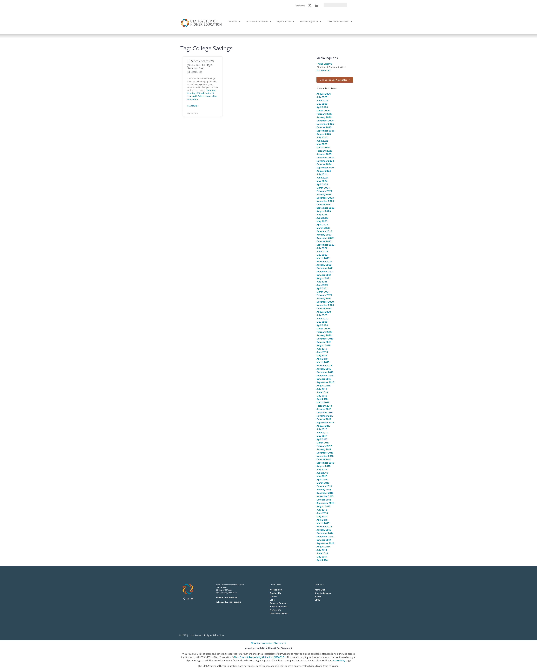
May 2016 (321, 476)
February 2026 (324, 114)
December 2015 (324, 493)
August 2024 (323, 171)
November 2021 (325, 271)
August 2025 (323, 134)
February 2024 (324, 191)
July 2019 (321, 348)
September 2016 (325, 462)
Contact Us (275, 593)
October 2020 (324, 308)
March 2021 (322, 291)
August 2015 (323, 506)
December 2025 (325, 120)
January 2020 (324, 335)
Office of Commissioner (338, 21)
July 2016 (321, 469)
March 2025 (323, 147)
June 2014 (322, 553)
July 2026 (321, 97)
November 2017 (324, 415)
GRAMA (273, 596)
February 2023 (324, 231)
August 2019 (323, 345)
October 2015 (323, 499)
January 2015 (323, 529)
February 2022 (324, 261)
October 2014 (323, 540)
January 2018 (323, 409)
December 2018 (324, 372)
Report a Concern (278, 603)
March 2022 (323, 258)
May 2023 (321, 221)
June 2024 (322, 177)
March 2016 (322, 482)
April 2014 (322, 560)
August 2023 (323, 211)
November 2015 (325, 496)
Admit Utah (320, 590)
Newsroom (275, 610)
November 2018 (325, 375)
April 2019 (322, 358)
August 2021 (323, 278)
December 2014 (325, 533)
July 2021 (321, 281)
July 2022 (321, 248)
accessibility (338, 660)
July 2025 (321, 137)
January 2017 (323, 449)
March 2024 (323, 187)
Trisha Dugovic (324, 63)
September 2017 (325, 422)
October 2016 (323, 459)
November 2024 (325, 160)
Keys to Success (323, 593)
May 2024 (322, 181)
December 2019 (324, 338)
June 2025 (322, 140)
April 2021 (322, 288)
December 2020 (325, 301)
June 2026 (322, 100)
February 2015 (324, 526)
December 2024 (325, 157)
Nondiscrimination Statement (268, 643)
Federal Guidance (278, 606)
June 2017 (322, 432)
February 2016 (324, 486)
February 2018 (324, 405)
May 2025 (321, 144)
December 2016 (324, 452)
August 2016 (323, 466)
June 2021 (322, 285)
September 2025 (325, 130)
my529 (318, 596)
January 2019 (323, 368)
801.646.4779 (323, 70)
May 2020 (322, 321)
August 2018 (323, 385)
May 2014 (321, 556)
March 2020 (323, 328)
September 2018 (325, 382)
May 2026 (321, 103)
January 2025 (323, 154)
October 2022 (323, 241)
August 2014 (323, 546)
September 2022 (325, 244)
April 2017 (321, 439)
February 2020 (324, 332)
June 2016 (322, 472)
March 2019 (322, 362)
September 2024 (325, 167)
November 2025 (325, 124)
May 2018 (321, 395)
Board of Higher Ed (309, 21)
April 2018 (322, 399)
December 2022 (325, 238)
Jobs (272, 600)
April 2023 (322, 224)
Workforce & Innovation (257, 21)
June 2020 (322, 318)
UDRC (317, 600)
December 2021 (324, 268)
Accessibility (276, 590)
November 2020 (325, 305)
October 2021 (323, 275)
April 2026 (322, 107)
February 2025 (324, 150)
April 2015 (322, 519)
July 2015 (321, 509)
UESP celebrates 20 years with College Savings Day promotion (200, 66)
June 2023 (322, 217)
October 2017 (323, 419)
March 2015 (322, 523)
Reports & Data (284, 21)
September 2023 (325, 207)
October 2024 (324, 164)
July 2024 (321, 174)
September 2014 (325, 543)
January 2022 (323, 264)
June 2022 (322, 251)
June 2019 (322, 352)
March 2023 (323, 228)
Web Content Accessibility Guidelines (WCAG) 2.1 (260, 657)
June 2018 (322, 392)
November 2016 (325, 456)
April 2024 (322, 184)
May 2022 (321, 254)
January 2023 (323, 234)
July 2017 (321, 429)
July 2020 (321, 315)
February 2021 (324, 295)
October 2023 (323, 204)
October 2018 (323, 378)
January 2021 (323, 298)
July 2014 (321, 550)
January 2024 (324, 194)
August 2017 (323, 425)
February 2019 (324, 365)
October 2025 (323, 127)
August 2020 (323, 311)
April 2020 (322, 325)
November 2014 (325, 536)
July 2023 (321, 214)
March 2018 (322, 402)
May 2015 (321, 516)
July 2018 (321, 389)
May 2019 (321, 355)
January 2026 (323, 117)
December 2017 (324, 412)
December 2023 (325, 197)
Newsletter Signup (279, 613)
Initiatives (232, 21)
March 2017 (322, 442)
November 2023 (325, 201)
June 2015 (322, 513)
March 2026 (323, 110)
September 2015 (325, 503)
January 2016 (323, 489)
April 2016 (322, 479)
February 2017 (324, 446)
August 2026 (323, 93)
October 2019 (323, 342)
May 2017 (321, 436)
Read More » (192, 106)
